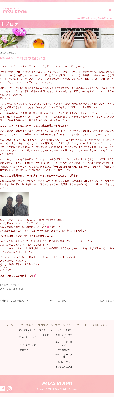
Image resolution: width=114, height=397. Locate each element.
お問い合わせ (100, 325)
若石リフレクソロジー (27, 331)
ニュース (82, 325)
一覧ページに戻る (57, 301)
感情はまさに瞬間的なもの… (16, 300)
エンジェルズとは (63, 367)
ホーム (9, 325)
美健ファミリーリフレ (63, 343)
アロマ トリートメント (27, 338)
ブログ (45, 335)
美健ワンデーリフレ (63, 336)
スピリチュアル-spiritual (12, 289)
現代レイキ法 (64, 362)
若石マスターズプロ (63, 355)
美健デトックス (27, 349)
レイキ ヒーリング (27, 344)
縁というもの (105, 300)
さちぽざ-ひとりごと (10, 285)
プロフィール (45, 330)
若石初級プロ (64, 349)
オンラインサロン (63, 330)
